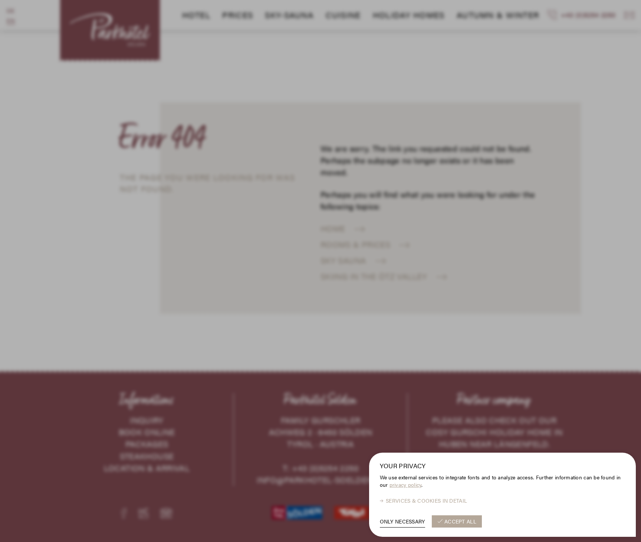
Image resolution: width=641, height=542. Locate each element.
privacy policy (405, 484)
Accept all (460, 521)
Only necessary (402, 521)
